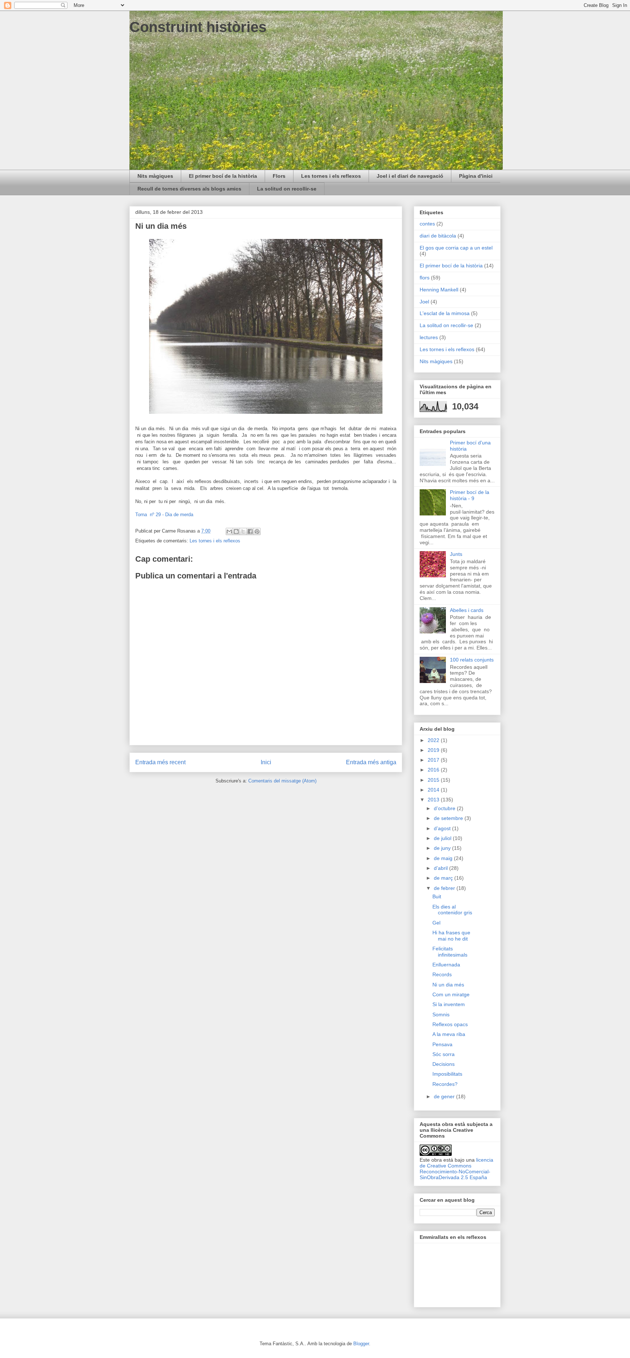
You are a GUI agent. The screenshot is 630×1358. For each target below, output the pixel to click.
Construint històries (198, 27)
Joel (424, 302)
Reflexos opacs (450, 1024)
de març (444, 878)
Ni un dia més (448, 985)
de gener (445, 1096)
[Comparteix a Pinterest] (257, 531)
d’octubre (445, 808)
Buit (436, 896)
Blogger (361, 1343)
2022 (434, 740)
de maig (444, 858)
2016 (434, 770)
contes (427, 224)
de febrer (445, 888)
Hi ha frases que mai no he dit (451, 936)
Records (442, 974)
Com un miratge (451, 994)
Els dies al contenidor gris (452, 910)
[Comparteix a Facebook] (250, 531)
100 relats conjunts (472, 660)
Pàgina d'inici (476, 176)
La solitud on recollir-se (286, 189)
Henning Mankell (439, 290)
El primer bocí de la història (223, 176)
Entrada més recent (160, 762)
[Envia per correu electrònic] (229, 531)
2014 (434, 790)
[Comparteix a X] (243, 531)
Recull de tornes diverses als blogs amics (189, 189)
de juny (443, 848)
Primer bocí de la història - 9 (469, 495)
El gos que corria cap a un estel (456, 248)
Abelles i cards (466, 610)
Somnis (441, 1014)
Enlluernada (446, 965)
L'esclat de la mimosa (445, 313)
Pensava (442, 1044)
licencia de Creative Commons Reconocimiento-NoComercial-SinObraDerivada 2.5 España (456, 1168)
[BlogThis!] (236, 531)
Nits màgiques (155, 176)
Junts (456, 554)
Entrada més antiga (371, 762)
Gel (436, 923)
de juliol (443, 838)
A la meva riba (448, 1034)
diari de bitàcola (438, 236)
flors (424, 277)
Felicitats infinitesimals (449, 952)
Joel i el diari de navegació (410, 176)
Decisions (443, 1064)
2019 (434, 750)
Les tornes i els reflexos (331, 176)
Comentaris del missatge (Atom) (282, 781)
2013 (434, 799)
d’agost (443, 828)
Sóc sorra (443, 1054)
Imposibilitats (447, 1074)
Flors (279, 176)
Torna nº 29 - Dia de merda (164, 514)
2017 (434, 760)
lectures (429, 337)
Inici (266, 762)
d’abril (441, 868)
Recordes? (445, 1084)
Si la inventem (448, 1004)
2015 (434, 780)
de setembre (449, 818)
